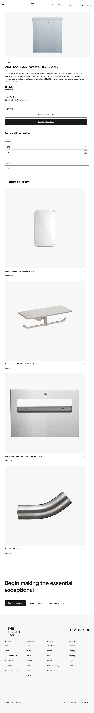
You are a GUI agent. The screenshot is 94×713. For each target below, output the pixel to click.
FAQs (71, 661)
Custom (29, 676)
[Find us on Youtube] (88, 630)
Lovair (49, 661)
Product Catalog (53, 666)
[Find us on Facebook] (70, 630)
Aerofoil (28, 651)
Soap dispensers (11, 656)
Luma (28, 646)
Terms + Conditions (75, 666)
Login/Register (86, 5)
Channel (29, 666)
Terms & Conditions (70, 702)
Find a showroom (54, 603)
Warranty (72, 656)
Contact (61, 5)
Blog (48, 656)
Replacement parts (11, 671)
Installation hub (52, 671)
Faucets (7, 651)
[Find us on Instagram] (84, 630)
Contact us (35, 603)
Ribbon (28, 656)
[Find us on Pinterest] (75, 630)
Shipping (72, 651)
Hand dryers (9, 661)
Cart (72, 5)
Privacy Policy (84, 702)
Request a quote (15, 603)
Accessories (9, 666)
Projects (50, 651)
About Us (50, 646)
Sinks (6, 646)
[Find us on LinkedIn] (79, 630)
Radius (28, 671)
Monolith (29, 661)
